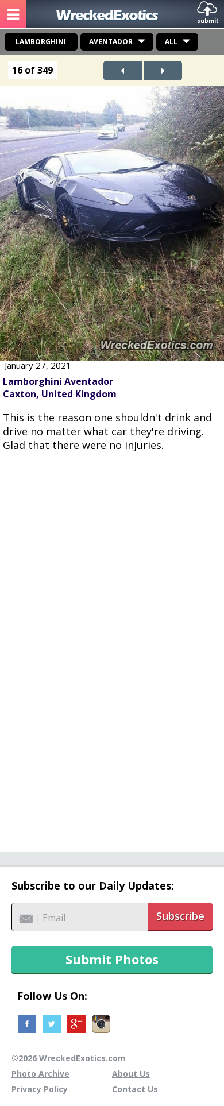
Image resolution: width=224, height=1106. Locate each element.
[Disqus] (112, 645)
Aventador (111, 42)
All (171, 42)
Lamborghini (41, 42)
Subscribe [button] (180, 916)
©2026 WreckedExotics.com (68, 1058)
